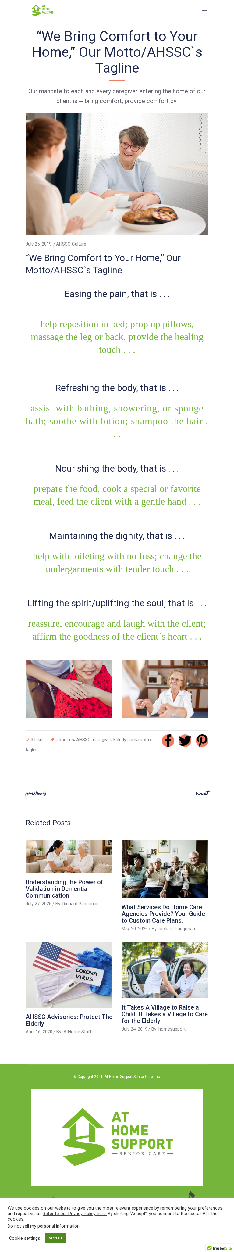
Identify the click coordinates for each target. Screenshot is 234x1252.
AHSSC (83, 739)
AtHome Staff (77, 1032)
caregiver (102, 739)
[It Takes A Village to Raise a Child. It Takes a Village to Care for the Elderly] (165, 970)
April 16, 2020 (39, 1032)
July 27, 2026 (38, 903)
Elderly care (124, 739)
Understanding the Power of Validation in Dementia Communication (64, 888)
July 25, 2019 (38, 244)
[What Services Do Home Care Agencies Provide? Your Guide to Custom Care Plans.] (165, 869)
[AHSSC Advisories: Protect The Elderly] (69, 975)
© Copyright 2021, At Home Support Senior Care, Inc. (117, 1076)
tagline (32, 749)
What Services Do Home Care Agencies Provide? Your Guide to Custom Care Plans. (163, 913)
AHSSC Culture (71, 244)
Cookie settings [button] (24, 1238)
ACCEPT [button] (55, 1238)
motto (144, 739)
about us (65, 739)
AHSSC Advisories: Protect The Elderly (69, 1020)
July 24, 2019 (134, 1029)
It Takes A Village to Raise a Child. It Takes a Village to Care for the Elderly (165, 1014)
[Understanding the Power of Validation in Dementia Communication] (69, 856)
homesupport (172, 1029)
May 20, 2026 (135, 928)
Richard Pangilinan (80, 903)
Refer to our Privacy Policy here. (75, 1213)
